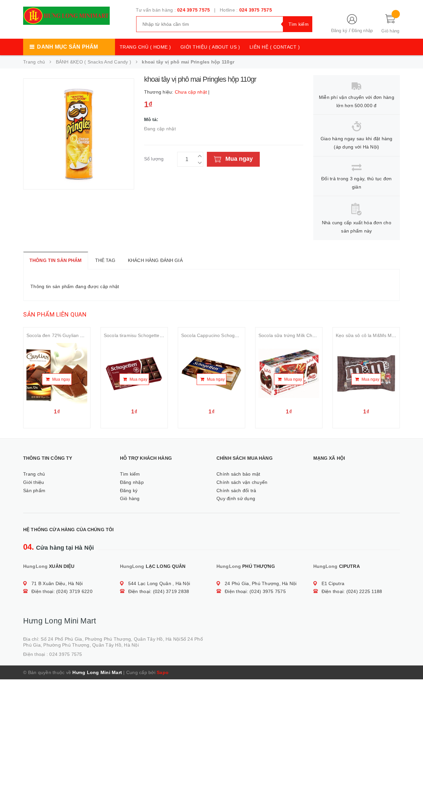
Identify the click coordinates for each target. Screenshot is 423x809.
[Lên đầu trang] (411, 789)
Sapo (163, 672)
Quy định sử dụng (235, 498)
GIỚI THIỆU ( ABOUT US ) (210, 47)
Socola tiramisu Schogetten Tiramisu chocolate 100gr (160, 335)
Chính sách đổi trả (236, 490)
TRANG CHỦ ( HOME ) (145, 47)
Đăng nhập (362, 30)
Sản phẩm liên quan (55, 314)
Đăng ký (339, 30)
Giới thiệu (33, 482)
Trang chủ (34, 474)
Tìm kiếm (130, 474)
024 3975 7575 (193, 10)
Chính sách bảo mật (238, 474)
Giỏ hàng (130, 498)
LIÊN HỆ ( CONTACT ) (275, 47)
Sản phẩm (34, 490)
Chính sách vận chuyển (241, 482)
